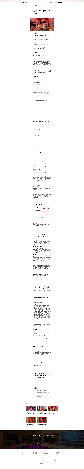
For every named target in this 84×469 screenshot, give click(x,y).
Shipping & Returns (56, 453)
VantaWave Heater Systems (25, 454)
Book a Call (60, 2)
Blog (35, 5)
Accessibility (55, 459)
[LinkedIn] (42, 463)
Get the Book (43, 396)
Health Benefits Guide (45, 453)
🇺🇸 (56, 2)
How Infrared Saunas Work (46, 454)
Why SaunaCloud (52, 2)
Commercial (47, 2)
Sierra (22, 453)
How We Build (43, 2)
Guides (39, 2)
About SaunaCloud (35, 452)
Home (33, 5)
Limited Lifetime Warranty (56, 452)
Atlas (22, 452)
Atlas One (33, 2)
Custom (29, 2)
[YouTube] (44, 463)
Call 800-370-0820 (46, 443)
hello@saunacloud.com (36, 463)
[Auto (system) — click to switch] (57, 2)
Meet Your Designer (35, 453)
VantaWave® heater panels (37, 249)
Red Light (36, 2)
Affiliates (33, 458)
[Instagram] (40, 463)
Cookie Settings (55, 460)
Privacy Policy (55, 454)
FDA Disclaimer (55, 458)
